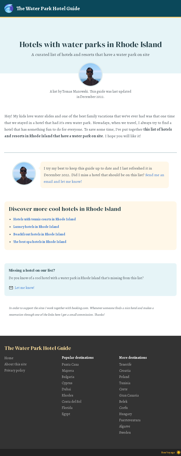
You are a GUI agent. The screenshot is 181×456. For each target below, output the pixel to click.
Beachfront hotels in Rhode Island (39, 234)
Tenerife (125, 364)
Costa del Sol (71, 401)
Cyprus (67, 383)
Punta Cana (70, 364)
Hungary (125, 414)
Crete (123, 389)
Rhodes (67, 395)
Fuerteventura (130, 420)
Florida (67, 407)
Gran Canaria (129, 395)
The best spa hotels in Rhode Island (39, 241)
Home (8, 358)
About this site (15, 364)
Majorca (68, 370)
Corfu (123, 407)
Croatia (125, 370)
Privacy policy (14, 370)
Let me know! (24, 287)
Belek (123, 401)
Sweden (125, 432)
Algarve (124, 426)
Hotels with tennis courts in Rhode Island (44, 219)
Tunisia (124, 383)
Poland (124, 376)
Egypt (66, 414)
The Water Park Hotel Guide (48, 8)
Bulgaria (68, 376)
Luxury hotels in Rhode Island (36, 226)
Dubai (66, 389)
